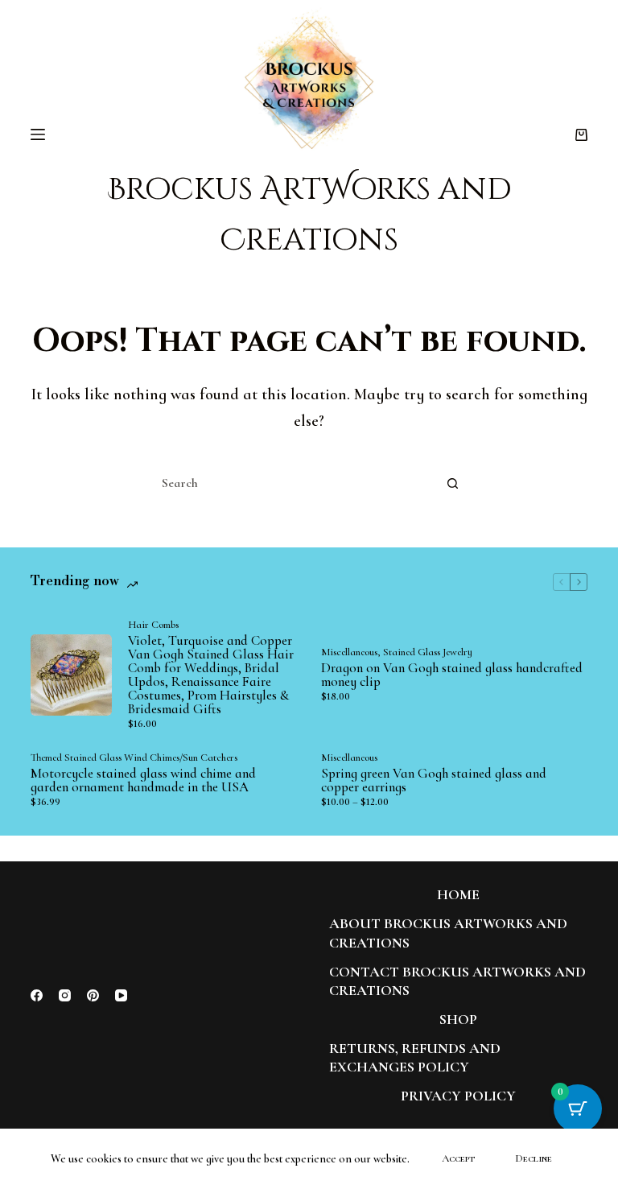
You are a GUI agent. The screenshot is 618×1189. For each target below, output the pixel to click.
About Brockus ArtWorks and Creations (448, 932)
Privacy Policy (458, 1095)
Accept (458, 1158)
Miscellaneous (349, 652)
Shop (458, 1019)
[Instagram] (65, 995)
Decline (533, 1158)
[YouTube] (121, 995)
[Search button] (452, 483)
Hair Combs (153, 624)
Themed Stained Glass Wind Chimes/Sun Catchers (134, 757)
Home (458, 894)
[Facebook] (37, 995)
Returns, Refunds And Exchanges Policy (415, 1057)
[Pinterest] (93, 995)
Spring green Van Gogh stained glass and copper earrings (433, 780)
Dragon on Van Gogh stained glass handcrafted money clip (452, 674)
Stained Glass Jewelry (427, 652)
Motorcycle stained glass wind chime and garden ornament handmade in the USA (143, 780)
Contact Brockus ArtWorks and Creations (457, 981)
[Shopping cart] (581, 135)
